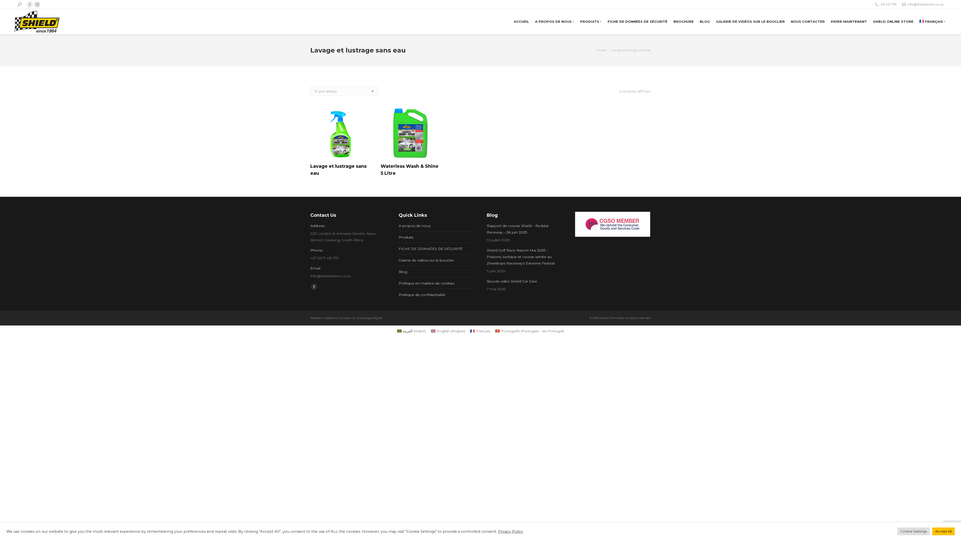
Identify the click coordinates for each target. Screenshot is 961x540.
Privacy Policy (510, 531)
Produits (406, 237)
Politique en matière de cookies (426, 283)
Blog (403, 272)
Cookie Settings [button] (913, 531)
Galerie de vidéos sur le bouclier (426, 260)
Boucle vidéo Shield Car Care (512, 281)
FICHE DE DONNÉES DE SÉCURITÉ (431, 248)
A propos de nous (414, 226)
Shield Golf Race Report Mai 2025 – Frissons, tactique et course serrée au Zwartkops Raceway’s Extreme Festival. (521, 257)
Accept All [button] (943, 531)
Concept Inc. (347, 318)
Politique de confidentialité (422, 294)
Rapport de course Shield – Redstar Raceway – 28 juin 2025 (518, 229)
